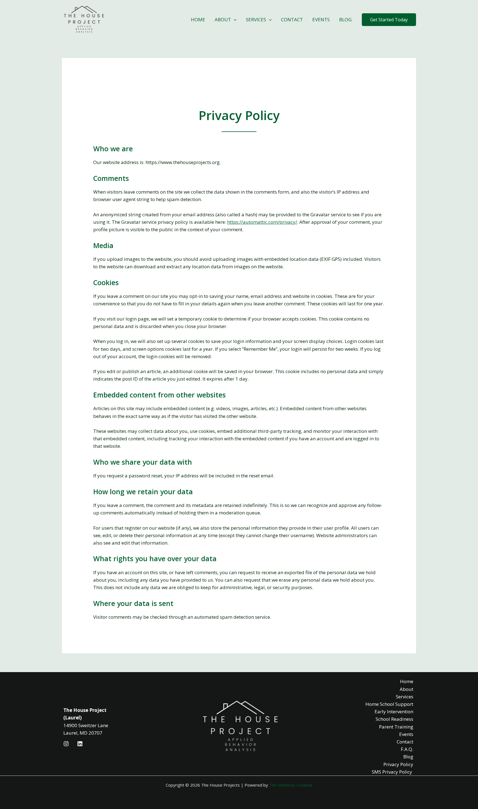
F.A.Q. (407, 749)
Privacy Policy (398, 764)
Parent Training (396, 727)
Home (198, 19)
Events (321, 19)
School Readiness (394, 719)
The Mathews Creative (291, 785)
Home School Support (389, 704)
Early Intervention (394, 711)
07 (99, 733)
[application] (234, 19)
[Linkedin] (80, 743)
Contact (292, 19)
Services (256, 19)
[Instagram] (66, 743)
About (223, 19)
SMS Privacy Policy (392, 772)
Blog (345, 19)
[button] (389, 19)
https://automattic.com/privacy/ (262, 222)
